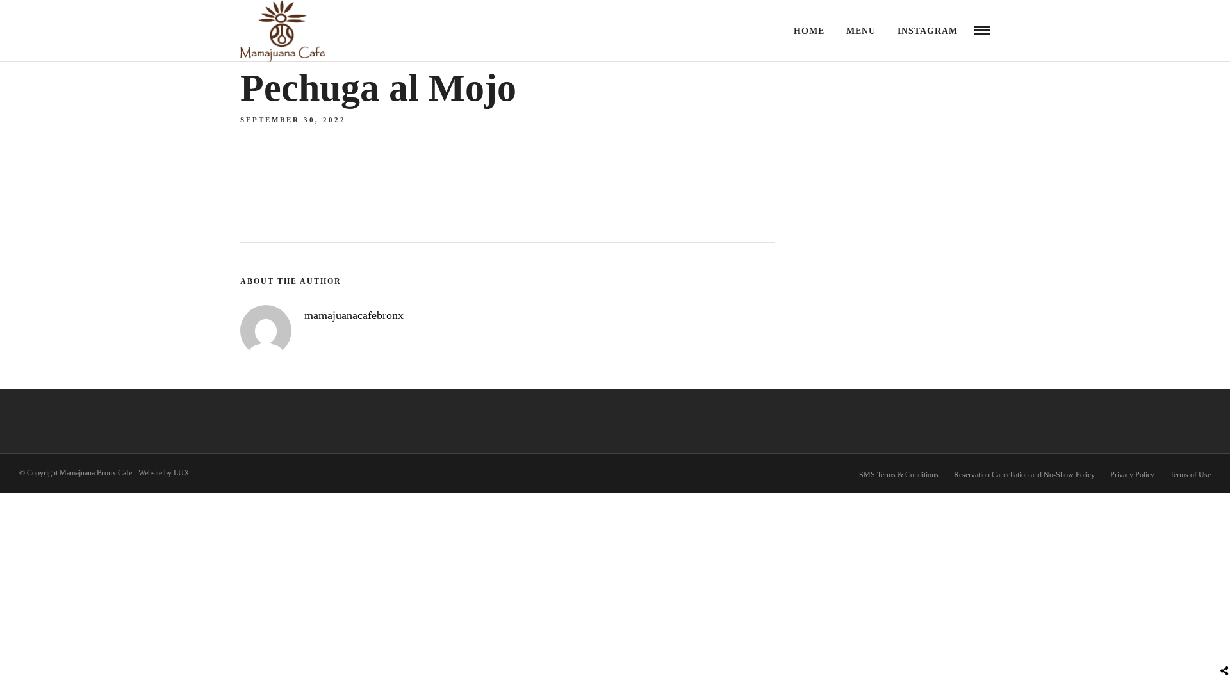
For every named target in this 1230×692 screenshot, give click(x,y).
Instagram (928, 31)
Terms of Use (1190, 474)
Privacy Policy (1132, 474)
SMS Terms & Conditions (899, 474)
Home (809, 31)
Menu (861, 31)
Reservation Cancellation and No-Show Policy (1024, 474)
